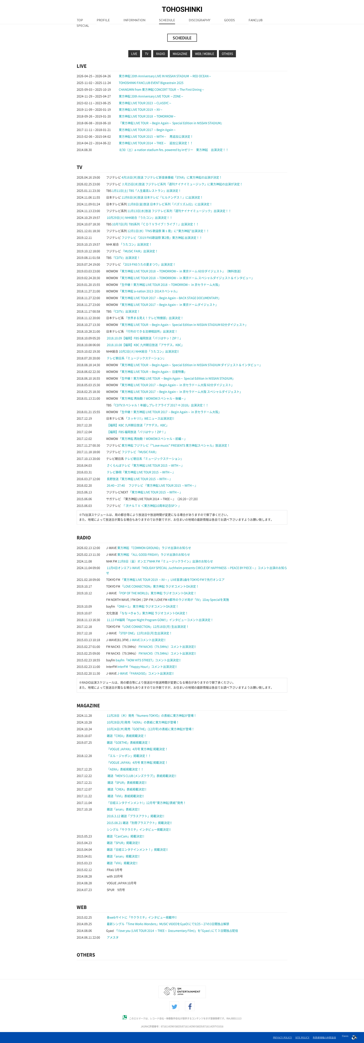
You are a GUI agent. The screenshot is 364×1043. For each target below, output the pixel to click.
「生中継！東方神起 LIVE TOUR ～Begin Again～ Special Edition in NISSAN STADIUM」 (177, 378)
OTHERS (227, 53)
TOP (80, 20)
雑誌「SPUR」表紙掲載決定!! (127, 782)
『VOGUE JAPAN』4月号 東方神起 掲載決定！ (137, 749)
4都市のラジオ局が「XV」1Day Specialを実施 (198, 599)
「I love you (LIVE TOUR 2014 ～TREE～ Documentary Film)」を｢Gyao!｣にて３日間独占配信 (176, 930)
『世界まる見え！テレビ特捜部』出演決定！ (153, 317)
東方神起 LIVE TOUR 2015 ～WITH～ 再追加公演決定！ (156, 136)
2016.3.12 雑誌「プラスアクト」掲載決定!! (135, 816)
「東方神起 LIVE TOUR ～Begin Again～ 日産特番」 (153, 371)
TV (146, 53)
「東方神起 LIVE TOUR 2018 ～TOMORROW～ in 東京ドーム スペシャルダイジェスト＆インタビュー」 (186, 277)
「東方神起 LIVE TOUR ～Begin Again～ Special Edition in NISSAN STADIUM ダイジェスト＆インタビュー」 (190, 364)
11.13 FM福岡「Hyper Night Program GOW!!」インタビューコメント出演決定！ (160, 619)
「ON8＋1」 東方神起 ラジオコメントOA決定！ (147, 606)
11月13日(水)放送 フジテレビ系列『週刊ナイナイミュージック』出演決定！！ (179, 210)
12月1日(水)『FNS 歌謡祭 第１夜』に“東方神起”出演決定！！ (168, 230)
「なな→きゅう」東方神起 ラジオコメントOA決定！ (153, 613)
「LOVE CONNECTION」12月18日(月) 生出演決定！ (155, 626)
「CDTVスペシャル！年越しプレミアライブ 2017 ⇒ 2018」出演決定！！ (160, 405)
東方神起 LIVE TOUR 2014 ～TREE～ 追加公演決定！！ (156, 143)
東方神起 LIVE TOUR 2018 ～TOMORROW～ (147, 116)
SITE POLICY (302, 1037)
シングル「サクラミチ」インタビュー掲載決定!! (139, 829)
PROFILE (103, 20)
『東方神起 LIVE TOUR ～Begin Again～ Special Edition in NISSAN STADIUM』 (171, 123)
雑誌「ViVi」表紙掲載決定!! (125, 796)
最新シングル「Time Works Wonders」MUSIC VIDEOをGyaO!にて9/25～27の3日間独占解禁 (168, 923)
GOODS (229, 20)
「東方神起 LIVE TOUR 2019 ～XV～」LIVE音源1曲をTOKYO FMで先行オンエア (173, 579)
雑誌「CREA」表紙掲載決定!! (126, 789)
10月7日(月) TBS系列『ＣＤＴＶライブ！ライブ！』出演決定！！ (155, 224)
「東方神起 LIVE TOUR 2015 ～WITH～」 (155, 492)
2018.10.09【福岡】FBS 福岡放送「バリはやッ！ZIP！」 (144, 338)
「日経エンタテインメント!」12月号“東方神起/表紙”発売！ (146, 802)
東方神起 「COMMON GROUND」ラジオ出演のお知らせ (154, 547)
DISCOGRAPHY (199, 20)
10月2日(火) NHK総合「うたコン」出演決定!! (149, 351)
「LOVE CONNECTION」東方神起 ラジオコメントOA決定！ (160, 586)
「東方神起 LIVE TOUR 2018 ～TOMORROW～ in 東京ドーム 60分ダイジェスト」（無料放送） (181, 271)
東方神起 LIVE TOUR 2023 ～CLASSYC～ (145, 103)
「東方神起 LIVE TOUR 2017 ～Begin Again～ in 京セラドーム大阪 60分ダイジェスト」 (176, 384)
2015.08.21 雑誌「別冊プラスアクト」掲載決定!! (139, 822)
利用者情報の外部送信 (324, 1037)
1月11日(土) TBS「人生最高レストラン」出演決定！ (146, 190)
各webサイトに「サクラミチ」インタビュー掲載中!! (142, 917)
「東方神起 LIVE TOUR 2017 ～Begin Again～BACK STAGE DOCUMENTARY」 (170, 297)
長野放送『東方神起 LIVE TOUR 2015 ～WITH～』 (139, 478)
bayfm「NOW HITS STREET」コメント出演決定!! (148, 660)
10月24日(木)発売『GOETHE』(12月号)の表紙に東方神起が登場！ (150, 729)
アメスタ (113, 937)
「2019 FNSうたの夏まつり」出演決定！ (149, 264)
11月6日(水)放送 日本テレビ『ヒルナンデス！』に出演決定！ (162, 197)
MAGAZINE (180, 53)
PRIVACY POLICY (282, 1037)
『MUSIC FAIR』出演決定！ (140, 251)
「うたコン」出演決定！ (135, 244)
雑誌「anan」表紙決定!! (123, 809)
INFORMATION (134, 20)
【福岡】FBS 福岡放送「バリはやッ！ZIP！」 (137, 431)
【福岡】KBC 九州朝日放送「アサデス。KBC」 (138, 425)
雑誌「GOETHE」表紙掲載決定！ (129, 742)
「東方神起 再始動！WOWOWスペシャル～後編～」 (153, 398)
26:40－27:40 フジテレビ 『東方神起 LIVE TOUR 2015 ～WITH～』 (152, 485)
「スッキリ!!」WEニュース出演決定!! (149, 418)
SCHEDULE (167, 20)
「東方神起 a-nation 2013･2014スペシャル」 (149, 291)
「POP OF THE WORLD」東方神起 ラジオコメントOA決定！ (157, 593)
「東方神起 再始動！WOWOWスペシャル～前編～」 (153, 438)
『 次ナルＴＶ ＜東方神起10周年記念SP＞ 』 (151, 505)
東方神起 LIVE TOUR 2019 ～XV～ (141, 109)
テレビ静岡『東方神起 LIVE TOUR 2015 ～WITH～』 (141, 472)
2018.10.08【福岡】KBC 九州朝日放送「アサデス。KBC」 (145, 344)
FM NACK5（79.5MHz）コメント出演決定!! (167, 646)
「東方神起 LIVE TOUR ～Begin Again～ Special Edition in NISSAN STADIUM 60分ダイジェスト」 (183, 324)
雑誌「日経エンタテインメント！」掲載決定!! (137, 849)
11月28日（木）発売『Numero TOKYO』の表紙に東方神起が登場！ (152, 715)
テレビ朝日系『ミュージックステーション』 (136, 358)
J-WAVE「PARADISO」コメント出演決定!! (145, 673)
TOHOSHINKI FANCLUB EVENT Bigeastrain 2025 (151, 82)
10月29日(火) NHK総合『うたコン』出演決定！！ (140, 217)
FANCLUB (256, 20)
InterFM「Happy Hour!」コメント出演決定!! (147, 666)
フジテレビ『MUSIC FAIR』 (140, 451)
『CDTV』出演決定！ (126, 257)
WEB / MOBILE (204, 53)
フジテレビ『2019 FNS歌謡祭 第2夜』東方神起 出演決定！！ (162, 237)
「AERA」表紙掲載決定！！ (125, 769)
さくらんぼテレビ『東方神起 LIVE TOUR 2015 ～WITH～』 (145, 465)
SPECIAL (83, 26)
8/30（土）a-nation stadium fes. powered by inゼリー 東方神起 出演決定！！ (174, 149)
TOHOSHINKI (182, 9)
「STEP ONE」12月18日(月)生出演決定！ (144, 633)
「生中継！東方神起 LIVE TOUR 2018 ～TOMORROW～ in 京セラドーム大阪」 (170, 284)
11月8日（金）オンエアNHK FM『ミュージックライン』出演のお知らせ (165, 561)
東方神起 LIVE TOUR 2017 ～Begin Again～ (147, 129)
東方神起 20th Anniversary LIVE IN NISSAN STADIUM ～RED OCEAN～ (165, 76)
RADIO (160, 53)
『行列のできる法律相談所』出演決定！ (151, 331)
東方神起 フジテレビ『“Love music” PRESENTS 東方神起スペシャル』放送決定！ (176, 445)
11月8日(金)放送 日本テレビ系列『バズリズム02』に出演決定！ (169, 204)
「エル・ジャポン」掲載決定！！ (129, 755)
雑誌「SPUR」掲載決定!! (123, 842)
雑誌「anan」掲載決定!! (123, 856)
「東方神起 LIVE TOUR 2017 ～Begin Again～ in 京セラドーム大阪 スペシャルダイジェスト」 (180, 391)
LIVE (134, 53)
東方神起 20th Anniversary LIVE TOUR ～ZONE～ (151, 96)
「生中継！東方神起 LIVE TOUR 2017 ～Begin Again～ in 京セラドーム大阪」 (170, 411)
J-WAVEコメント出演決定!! (147, 639)
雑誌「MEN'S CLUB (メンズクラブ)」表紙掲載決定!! (141, 775)
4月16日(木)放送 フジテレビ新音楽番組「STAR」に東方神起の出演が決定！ (172, 177)
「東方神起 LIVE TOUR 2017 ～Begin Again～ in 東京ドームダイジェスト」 (168, 304)
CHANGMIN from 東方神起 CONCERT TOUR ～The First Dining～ (162, 89)
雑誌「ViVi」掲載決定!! (122, 863)
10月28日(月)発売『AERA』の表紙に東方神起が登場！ (143, 722)
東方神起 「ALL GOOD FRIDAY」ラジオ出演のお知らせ (153, 554)
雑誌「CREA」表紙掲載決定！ (127, 735)
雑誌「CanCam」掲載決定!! (125, 836)
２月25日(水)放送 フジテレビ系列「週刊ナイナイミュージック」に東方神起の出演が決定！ (182, 184)
